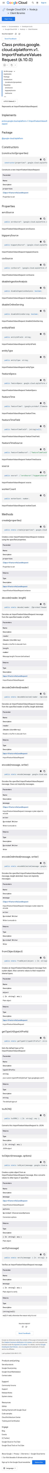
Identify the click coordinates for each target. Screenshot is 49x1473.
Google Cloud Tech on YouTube (13, 1445)
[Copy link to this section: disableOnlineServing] (26, 304)
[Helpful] (16, 34)
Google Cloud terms (38, 1454)
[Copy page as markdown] (12, 65)
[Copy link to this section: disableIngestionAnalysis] (29, 281)
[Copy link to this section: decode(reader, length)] (28, 598)
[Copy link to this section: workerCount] (18, 489)
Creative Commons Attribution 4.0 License (18, 1342)
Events (4, 1434)
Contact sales (7, 1375)
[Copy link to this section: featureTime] (17, 397)
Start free (8, 19)
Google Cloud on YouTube (11, 1442)
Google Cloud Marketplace (11, 1372)
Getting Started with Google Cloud (14, 1410)
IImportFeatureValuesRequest (15, 193)
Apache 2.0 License (20, 1344)
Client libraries (17, 13)
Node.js (33, 9)
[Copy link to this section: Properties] (18, 206)
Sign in (43, 3)
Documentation (14, 26)
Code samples (7, 1414)
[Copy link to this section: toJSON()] (14, 1109)
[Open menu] (3, 2)
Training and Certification (11, 1421)
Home (4, 26)
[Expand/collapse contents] (14, 71)
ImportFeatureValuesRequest (15, 586)
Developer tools (27, 26)
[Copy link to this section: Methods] (16, 514)
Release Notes (7, 1393)
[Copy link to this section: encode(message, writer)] (30, 765)
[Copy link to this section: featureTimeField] (22, 420)
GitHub (4, 1406)
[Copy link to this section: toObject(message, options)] (33, 1156)
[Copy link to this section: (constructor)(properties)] (30, 153)
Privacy (16, 1454)
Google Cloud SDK (16, 9)
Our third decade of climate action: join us (18, 1457)
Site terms (25, 1454)
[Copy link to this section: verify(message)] (21, 1248)
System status (7, 1396)
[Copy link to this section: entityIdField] (17, 328)
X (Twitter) (6, 1438)
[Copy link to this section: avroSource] (16, 212)
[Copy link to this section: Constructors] (21, 147)
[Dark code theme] (41, 159)
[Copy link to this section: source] (11, 466)
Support (5, 1389)
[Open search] (33, 2)
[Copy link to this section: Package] (14, 132)
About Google (7, 1454)
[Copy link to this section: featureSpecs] (18, 374)
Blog (3, 1431)
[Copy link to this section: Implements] (18, 115)
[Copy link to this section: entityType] (15, 351)
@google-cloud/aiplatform (12, 138)
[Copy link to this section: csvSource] (15, 258)
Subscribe (39, 1462)
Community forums (9, 1385)
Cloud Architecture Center (11, 1417)
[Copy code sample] (44, 159)
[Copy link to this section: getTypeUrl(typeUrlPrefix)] (30, 1031)
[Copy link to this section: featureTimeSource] (24, 443)
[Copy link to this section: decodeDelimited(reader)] (31, 687)
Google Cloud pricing (9, 1368)
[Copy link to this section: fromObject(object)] (25, 951)
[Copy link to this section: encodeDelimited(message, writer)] (41, 857)
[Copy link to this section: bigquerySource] (20, 235)
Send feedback (11, 39)
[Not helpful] (19, 34)
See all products (7, 1364)
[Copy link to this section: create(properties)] (23, 520)
